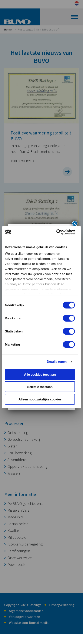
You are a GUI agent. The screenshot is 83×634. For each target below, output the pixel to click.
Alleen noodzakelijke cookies (40, 399)
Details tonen (57, 361)
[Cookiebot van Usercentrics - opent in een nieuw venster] (57, 232)
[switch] (69, 318)
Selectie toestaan (40, 387)
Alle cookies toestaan (40, 374)
